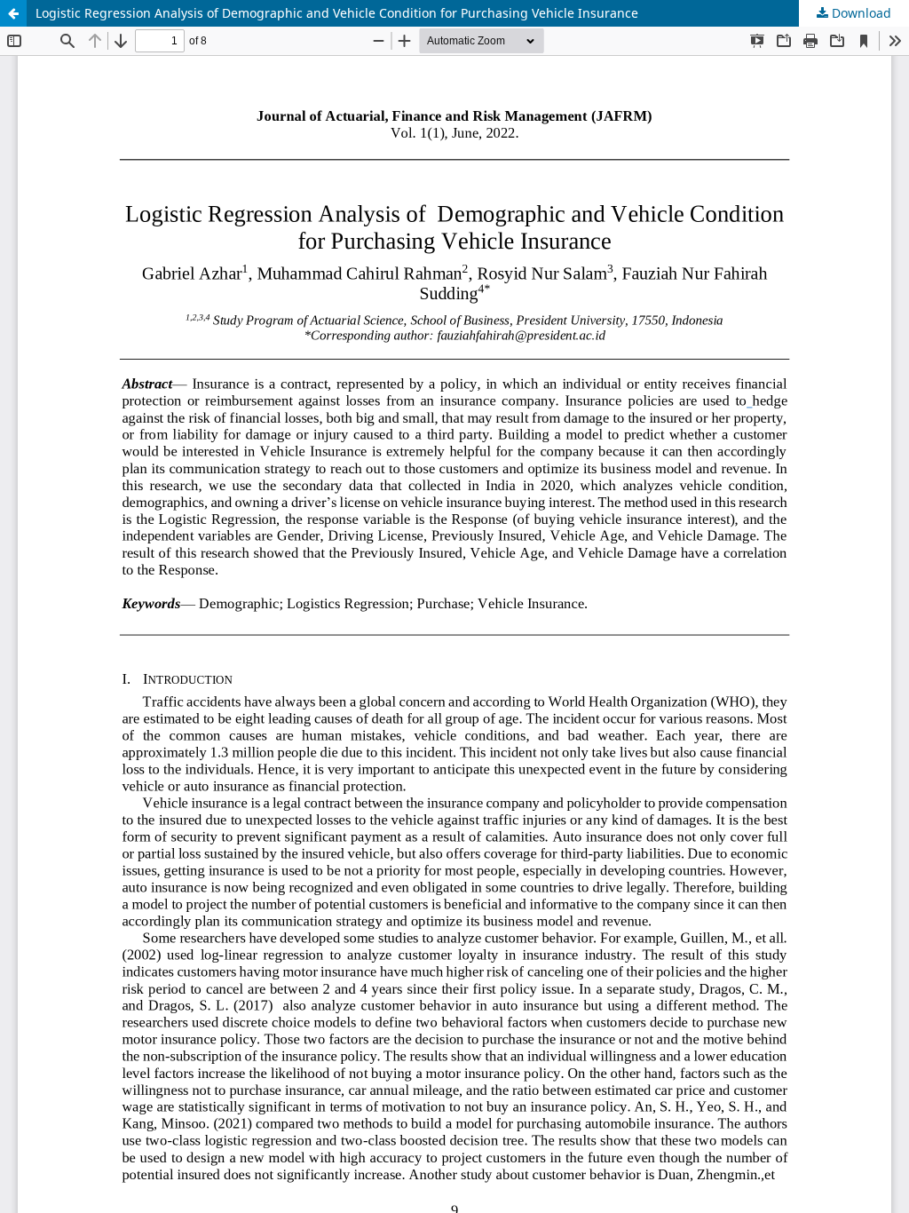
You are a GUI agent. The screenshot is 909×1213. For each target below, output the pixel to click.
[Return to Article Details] (13, 13)
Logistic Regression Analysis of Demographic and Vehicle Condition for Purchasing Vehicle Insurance (337, 12)
